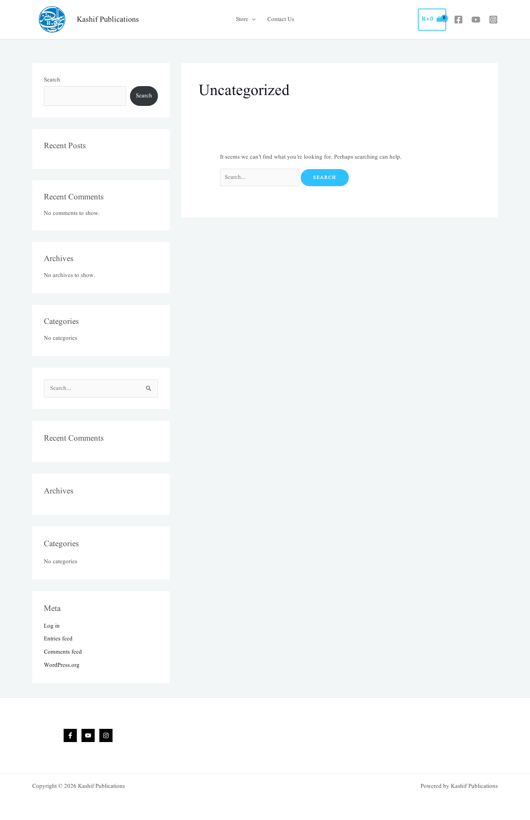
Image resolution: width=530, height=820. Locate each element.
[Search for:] (260, 177)
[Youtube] (475, 19)
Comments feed (63, 652)
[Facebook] (458, 19)
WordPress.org (62, 665)
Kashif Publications (108, 19)
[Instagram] (493, 19)
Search (52, 80)
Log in (52, 626)
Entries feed (58, 639)
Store (242, 20)
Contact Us (280, 20)
